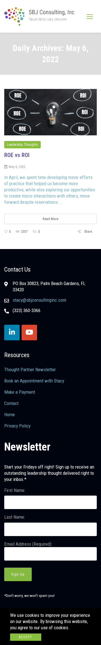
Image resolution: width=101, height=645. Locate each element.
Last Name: (14, 517)
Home (9, 414)
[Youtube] (29, 332)
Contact (11, 403)
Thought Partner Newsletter (30, 369)
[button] (90, 16)
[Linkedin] (12, 332)
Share (87, 232)
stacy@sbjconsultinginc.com (39, 300)
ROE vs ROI (16, 155)
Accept (26, 637)
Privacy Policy (17, 426)
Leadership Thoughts (22, 144)
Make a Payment (19, 392)
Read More (50, 219)
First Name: (14, 490)
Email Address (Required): (28, 544)
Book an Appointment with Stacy (34, 381)
